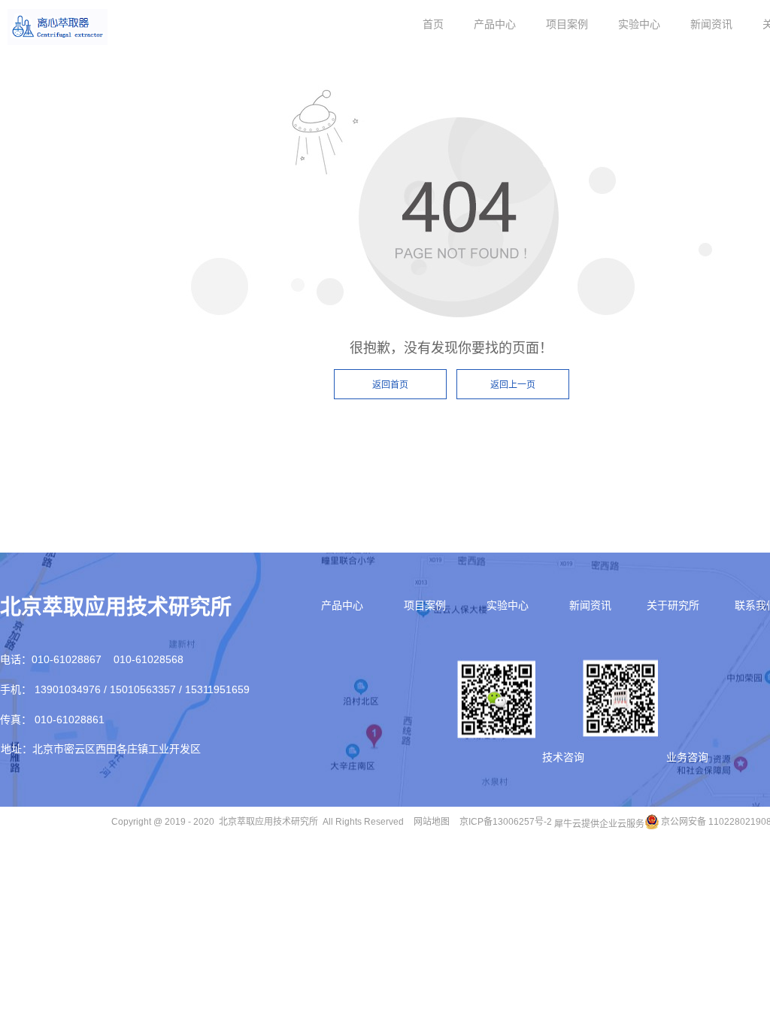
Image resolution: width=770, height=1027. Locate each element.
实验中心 (639, 24)
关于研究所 (673, 605)
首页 (433, 24)
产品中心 (495, 24)
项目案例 (567, 24)
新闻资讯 (711, 24)
